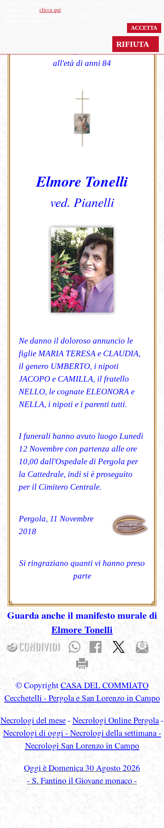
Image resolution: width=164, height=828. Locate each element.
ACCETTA (144, 28)
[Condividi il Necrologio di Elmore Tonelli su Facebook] (96, 646)
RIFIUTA (135, 44)
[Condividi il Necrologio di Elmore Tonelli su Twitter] (119, 646)
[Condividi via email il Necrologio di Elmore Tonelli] (142, 646)
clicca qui (50, 10)
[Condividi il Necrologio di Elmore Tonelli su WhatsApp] (74, 646)
